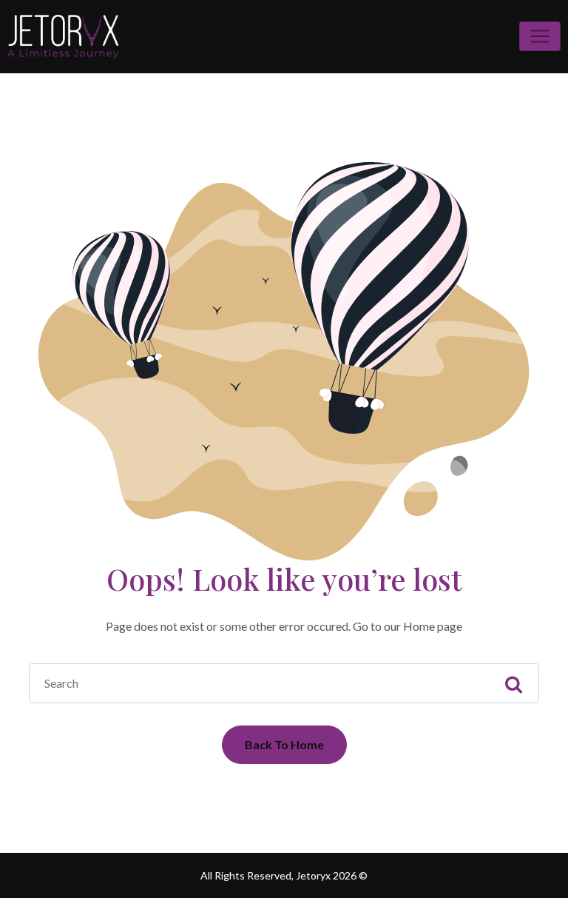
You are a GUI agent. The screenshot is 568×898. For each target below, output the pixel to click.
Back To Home (284, 744)
